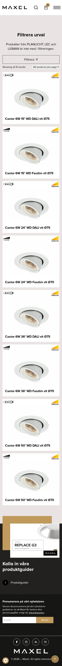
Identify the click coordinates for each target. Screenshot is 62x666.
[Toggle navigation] (57, 7)
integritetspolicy (36, 612)
